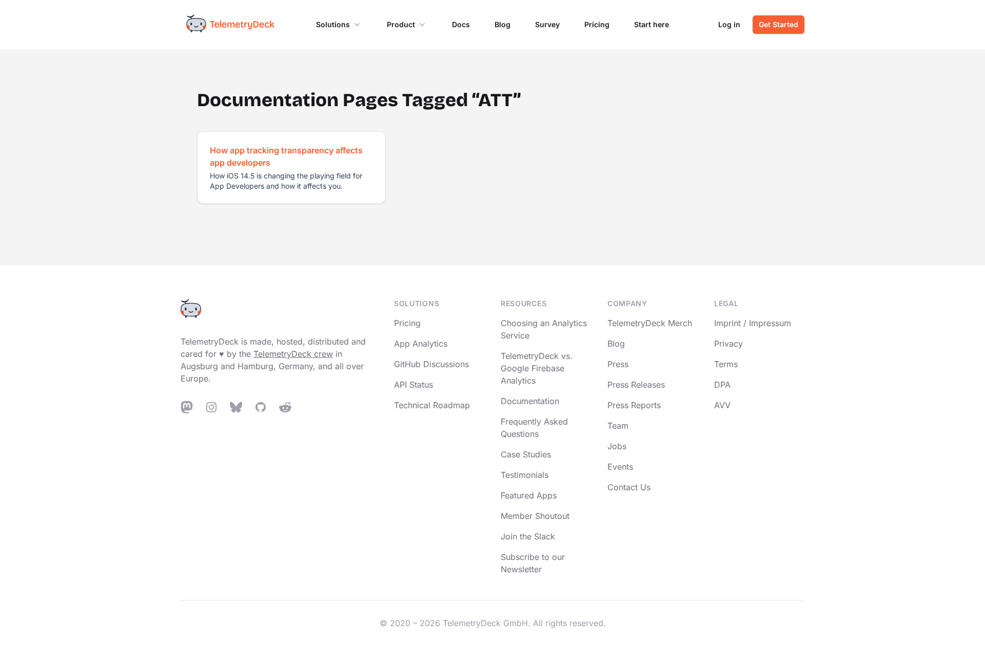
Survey (547, 24)
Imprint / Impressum (752, 323)
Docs (461, 24)
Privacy (728, 343)
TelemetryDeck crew (293, 354)
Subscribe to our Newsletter (533, 563)
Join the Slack (528, 536)
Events (620, 467)
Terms (726, 364)
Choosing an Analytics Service (544, 329)
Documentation (530, 401)
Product (401, 24)
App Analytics (420, 343)
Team (617, 425)
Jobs (616, 446)
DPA (722, 384)
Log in (729, 24)
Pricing (596, 24)
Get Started (778, 24)
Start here (651, 24)
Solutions (333, 24)
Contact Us (629, 487)
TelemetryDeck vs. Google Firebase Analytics (537, 368)
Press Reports (634, 405)
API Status (413, 384)
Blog (502, 24)
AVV (722, 405)
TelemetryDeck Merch (649, 323)
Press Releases (636, 384)
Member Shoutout (535, 516)
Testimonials (524, 475)
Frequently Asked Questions (534, 427)
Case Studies (526, 454)
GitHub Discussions (431, 364)
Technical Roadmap (432, 405)
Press (617, 364)
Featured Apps (529, 495)
